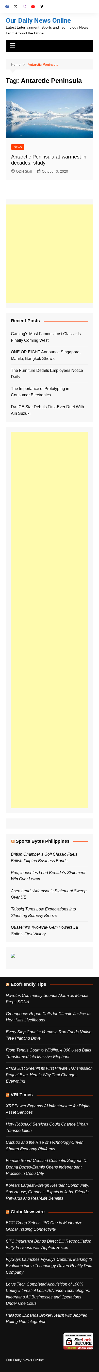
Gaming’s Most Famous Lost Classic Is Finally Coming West (46, 337)
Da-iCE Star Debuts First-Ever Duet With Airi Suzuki (47, 410)
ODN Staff (24, 171)
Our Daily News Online (38, 20)
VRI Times (22, 1094)
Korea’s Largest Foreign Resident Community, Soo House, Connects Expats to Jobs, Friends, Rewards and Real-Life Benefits (48, 1191)
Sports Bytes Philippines (43, 841)
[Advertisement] (49, 253)
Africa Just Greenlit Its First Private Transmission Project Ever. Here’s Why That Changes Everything (49, 1074)
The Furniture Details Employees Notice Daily (47, 373)
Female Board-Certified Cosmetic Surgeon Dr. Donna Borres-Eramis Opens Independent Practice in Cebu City (47, 1167)
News (18, 147)
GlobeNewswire (28, 1211)
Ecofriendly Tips (28, 984)
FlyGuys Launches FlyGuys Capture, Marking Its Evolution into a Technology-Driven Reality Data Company (49, 1265)
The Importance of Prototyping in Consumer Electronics (40, 391)
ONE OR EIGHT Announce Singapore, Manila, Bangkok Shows (45, 355)
